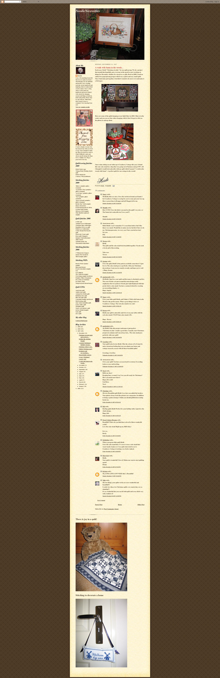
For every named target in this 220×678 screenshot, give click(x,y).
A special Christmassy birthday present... (85, 344)
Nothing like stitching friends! (85, 340)
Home (120, 504)
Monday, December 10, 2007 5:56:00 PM (112, 203)
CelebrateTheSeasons (81, 321)
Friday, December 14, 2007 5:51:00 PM (112, 436)
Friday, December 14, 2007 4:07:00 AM (112, 402)
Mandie (105, 207)
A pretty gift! (82, 359)
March (81, 382)
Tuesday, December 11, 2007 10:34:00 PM (112, 337)
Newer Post (98, 504)
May (80, 378)
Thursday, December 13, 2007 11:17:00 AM (112, 386)
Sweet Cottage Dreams (110, 420)
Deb (104, 406)
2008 (79, 329)
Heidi (80, 75)
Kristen (105, 471)
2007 (79, 331)
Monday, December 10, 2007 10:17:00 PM (112, 257)
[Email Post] (113, 185)
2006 (79, 388)
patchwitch (106, 326)
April (80, 380)
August (81, 371)
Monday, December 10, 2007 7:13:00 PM (112, 237)
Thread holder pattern (85, 355)
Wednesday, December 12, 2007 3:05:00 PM (113, 355)
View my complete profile (83, 107)
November (82, 365)
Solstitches (106, 440)
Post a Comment (101, 500)
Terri (104, 371)
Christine (106, 391)
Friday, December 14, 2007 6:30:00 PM (112, 451)
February (82, 384)
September (82, 369)
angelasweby (107, 277)
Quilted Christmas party (85, 349)
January (81, 386)
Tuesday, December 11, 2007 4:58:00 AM (112, 322)
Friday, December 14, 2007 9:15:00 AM (112, 415)
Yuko (104, 480)
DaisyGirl (106, 455)
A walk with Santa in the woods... (85, 362)
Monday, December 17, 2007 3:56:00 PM (112, 476)
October (81, 367)
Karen (105, 310)
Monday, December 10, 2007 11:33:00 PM (112, 272)
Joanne (105, 261)
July (80, 374)
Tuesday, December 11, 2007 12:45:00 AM (112, 292)
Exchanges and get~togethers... (84, 352)
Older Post (141, 504)
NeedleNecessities (88, 10)
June (80, 376)
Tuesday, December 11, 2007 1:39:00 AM (112, 306)
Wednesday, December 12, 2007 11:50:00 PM (113, 366)
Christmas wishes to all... (85, 347)
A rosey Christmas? (84, 357)
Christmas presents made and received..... (86, 336)
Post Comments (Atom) (111, 509)
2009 (79, 327)
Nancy (105, 194)
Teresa (105, 241)
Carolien (105, 342)
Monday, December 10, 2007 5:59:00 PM (112, 219)
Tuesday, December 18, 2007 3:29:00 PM (112, 496)
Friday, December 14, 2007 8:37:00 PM (112, 467)
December (82, 333)
